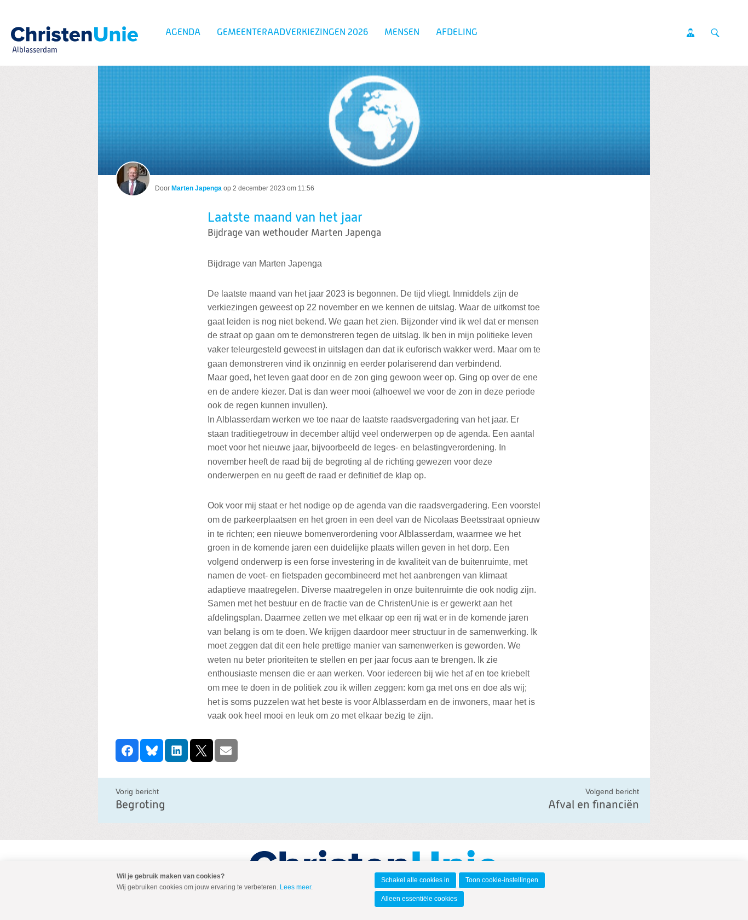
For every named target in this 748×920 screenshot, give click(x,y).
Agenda (182, 32)
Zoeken (715, 33)
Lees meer (295, 887)
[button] (127, 750)
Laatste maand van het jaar (285, 217)
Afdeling (456, 32)
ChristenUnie (34, 30)
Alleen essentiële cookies (419, 898)
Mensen (401, 32)
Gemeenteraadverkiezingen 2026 (292, 32)
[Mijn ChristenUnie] (690, 33)
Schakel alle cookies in (415, 880)
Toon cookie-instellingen (501, 880)
